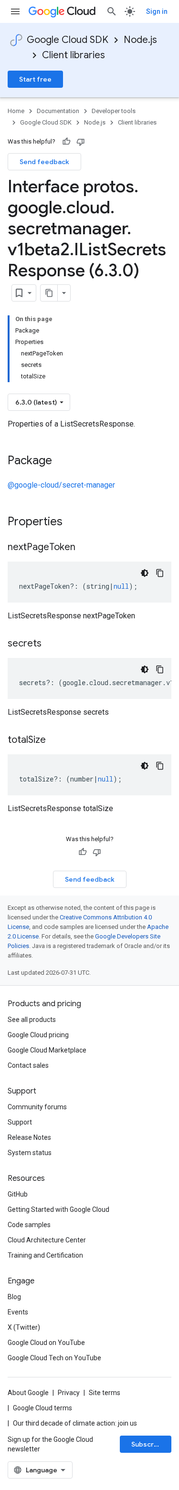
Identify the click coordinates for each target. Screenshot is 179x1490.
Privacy (69, 1392)
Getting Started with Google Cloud (58, 1209)
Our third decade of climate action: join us (75, 1423)
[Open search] (111, 11)
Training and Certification (45, 1255)
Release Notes (29, 1137)
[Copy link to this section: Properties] (74, 522)
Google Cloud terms (42, 1408)
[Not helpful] (81, 142)
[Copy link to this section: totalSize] (55, 740)
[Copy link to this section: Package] (61, 461)
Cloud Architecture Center (47, 1240)
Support (20, 1122)
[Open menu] (15, 11)
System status (30, 1153)
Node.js (140, 40)
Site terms (104, 1392)
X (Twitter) (24, 1327)
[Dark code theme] (144, 573)
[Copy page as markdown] (49, 293)
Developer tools (114, 111)
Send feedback (44, 161)
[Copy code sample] (160, 573)
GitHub (18, 1194)
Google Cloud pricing (38, 1035)
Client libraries (73, 55)
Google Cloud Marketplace (47, 1050)
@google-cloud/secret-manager (61, 485)
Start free (35, 79)
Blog (14, 1297)
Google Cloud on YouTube (46, 1342)
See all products (32, 1019)
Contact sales (28, 1065)
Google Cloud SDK (67, 40)
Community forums (37, 1107)
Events (18, 1312)
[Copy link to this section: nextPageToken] (85, 547)
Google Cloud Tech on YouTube (54, 1358)
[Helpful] (66, 142)
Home (16, 111)
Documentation (58, 111)
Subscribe (147, 1444)
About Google (28, 1392)
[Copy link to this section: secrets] (51, 644)
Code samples (29, 1225)
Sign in (157, 11)
